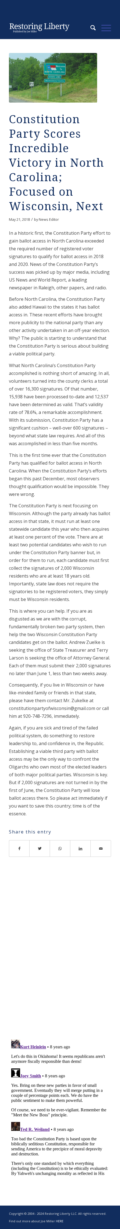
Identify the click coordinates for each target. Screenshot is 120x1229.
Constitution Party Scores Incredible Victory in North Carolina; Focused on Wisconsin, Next (56, 163)
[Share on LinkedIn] (80, 848)
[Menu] (103, 28)
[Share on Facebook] (19, 848)
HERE (59, 1221)
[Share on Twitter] (40, 848)
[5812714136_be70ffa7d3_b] (53, 78)
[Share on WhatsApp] (60, 848)
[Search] (90, 28)
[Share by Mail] (101, 848)
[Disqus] (60, 954)
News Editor (49, 219)
